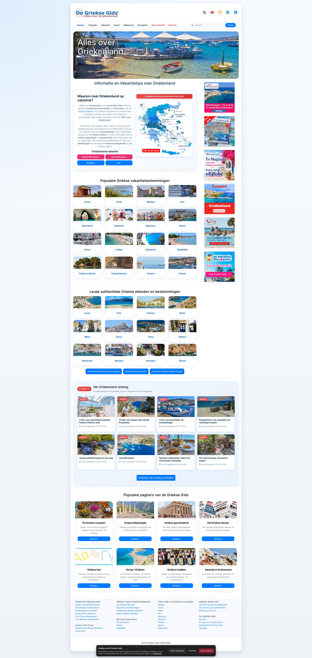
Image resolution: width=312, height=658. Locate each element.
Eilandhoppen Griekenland (87, 607)
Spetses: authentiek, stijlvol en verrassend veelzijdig (174, 459)
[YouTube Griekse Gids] (212, 12)
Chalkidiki (182, 249)
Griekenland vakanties (85, 613)
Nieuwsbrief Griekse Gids (211, 625)
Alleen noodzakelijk (177, 651)
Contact (203, 619)
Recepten (142, 25)
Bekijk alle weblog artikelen (157, 477)
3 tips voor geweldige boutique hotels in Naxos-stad (94, 421)
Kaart (117, 25)
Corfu (119, 202)
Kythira (182, 337)
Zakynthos (87, 225)
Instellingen (192, 651)
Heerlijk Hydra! (126, 458)
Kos (182, 202)
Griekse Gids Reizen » (91, 157)
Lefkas (118, 249)
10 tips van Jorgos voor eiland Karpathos (134, 421)
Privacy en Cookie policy (210, 622)
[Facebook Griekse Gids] (228, 12)
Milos (87, 337)
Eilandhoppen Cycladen (86, 610)
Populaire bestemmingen (128, 607)
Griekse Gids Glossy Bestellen (89, 628)
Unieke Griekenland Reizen (87, 604)
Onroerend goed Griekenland (212, 607)
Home (80, 25)
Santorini (119, 225)
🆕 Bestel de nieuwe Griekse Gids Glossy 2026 (164, 96)
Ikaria (182, 313)
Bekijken (94, 539)
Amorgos (151, 360)
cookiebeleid (157, 653)
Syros (119, 337)
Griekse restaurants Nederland (213, 604)
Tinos (151, 337)
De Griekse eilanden (126, 604)
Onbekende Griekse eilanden (130, 610)
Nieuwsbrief (158, 25)
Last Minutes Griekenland (86, 619)
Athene (161, 604)
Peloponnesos (119, 273)
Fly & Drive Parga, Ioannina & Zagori (213, 459)
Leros (87, 313)
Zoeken (231, 25)
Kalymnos (87, 360)
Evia (119, 313)
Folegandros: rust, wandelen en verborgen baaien (214, 421)
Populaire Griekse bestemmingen (167, 371)
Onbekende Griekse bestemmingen (104, 371)
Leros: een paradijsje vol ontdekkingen (171, 421)
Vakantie (105, 25)
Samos (182, 273)
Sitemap (203, 628)
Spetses (119, 360)
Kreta (87, 202)
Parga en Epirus (87, 273)
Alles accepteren (206, 651)
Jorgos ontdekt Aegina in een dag (96, 458)
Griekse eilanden (86, 111)
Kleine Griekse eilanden (135, 371)
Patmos (151, 313)
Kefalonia (151, 249)
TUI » (119, 163)
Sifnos (182, 360)
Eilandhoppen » (119, 157)
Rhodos (151, 202)
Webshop (129, 25)
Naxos (182, 225)
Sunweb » (91, 163)
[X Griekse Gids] (204, 12)
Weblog (172, 25)
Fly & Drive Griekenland (86, 616)
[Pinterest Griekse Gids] (235, 12)
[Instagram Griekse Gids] (220, 12)
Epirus (119, 625)
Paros (87, 249)
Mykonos (151, 225)
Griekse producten (207, 610)
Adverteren (80, 631)
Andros (151, 273)
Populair (92, 25)
